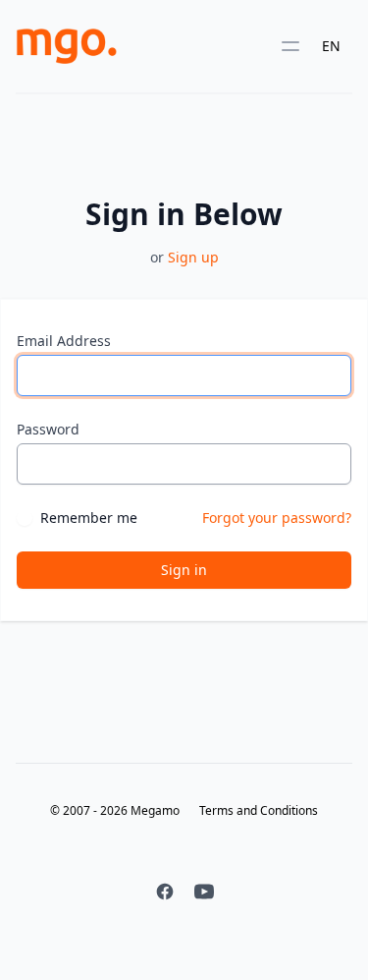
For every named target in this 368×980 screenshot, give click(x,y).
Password (48, 429)
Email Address (64, 340)
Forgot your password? (276, 517)
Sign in (184, 569)
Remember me (88, 517)
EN (331, 45)
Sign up (193, 257)
